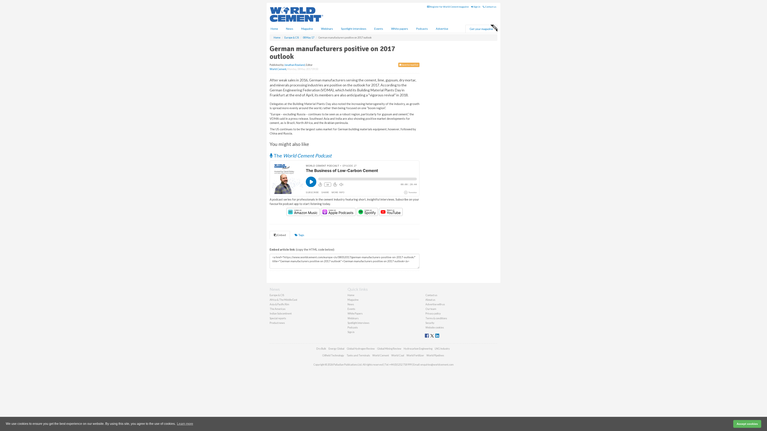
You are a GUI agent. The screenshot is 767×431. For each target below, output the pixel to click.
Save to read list (409, 64)
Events (378, 28)
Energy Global (336, 348)
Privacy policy (433, 313)
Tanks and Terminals (358, 355)
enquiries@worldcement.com (437, 364)
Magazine (307, 28)
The (302, 155)
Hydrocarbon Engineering (418, 348)
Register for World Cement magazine (449, 6)
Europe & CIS (277, 295)
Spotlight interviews (353, 28)
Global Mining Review (389, 348)
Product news (277, 322)
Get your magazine (481, 29)
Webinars (327, 28)
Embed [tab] (281, 235)
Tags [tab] (301, 235)
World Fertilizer (415, 355)
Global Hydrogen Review (361, 348)
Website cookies (434, 327)
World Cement (278, 69)
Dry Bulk (321, 348)
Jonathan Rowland (294, 64)
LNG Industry (442, 348)
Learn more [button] (185, 423)
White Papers (355, 313)
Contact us (490, 6)
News (351, 304)
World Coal (397, 355)
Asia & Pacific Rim (279, 304)
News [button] (289, 28)
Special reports (278, 318)
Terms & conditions (436, 318)
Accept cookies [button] (747, 423)
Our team (430, 308)
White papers (399, 28)
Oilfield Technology (333, 355)
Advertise (442, 28)
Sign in (476, 6)
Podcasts (422, 28)
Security (429, 322)
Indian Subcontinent (281, 313)
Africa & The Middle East (283, 299)
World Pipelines (435, 355)
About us (430, 299)
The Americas (277, 308)
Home (274, 28)
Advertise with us (435, 304)
